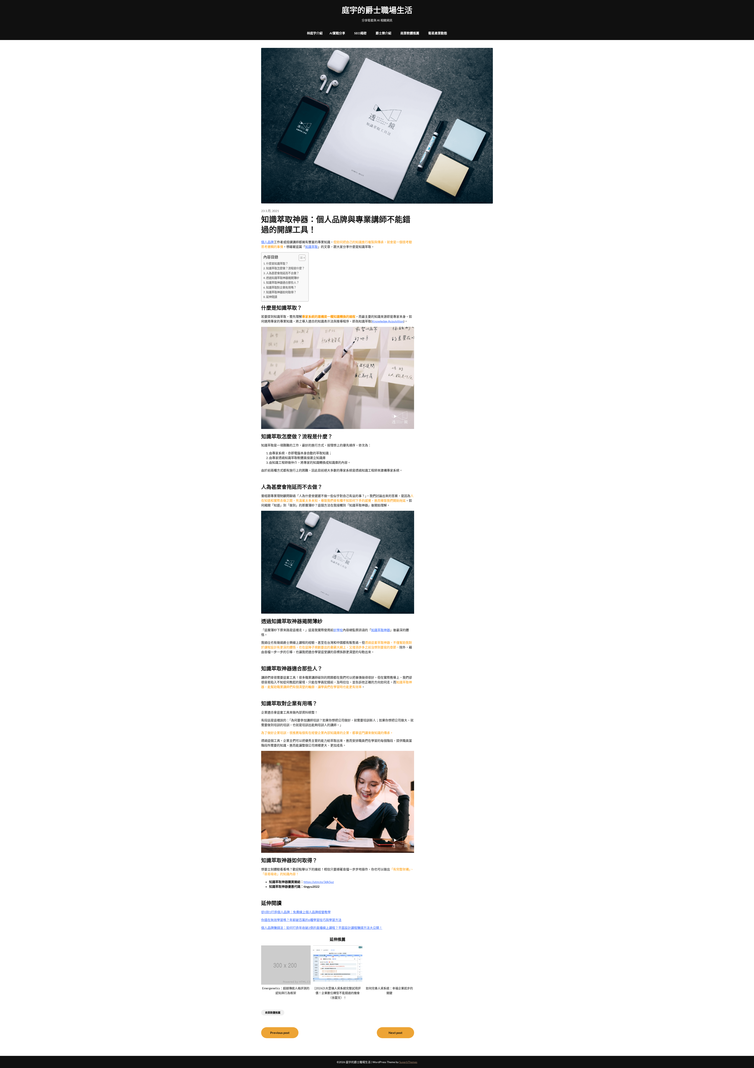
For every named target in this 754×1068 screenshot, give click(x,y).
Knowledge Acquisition (388, 321)
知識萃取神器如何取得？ (281, 292)
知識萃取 (311, 247)
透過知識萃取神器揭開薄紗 (282, 278)
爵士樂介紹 (383, 33)
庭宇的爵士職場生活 (377, 10)
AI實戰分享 (337, 33)
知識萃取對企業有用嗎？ (281, 287)
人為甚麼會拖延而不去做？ (282, 273)
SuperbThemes (408, 1062)
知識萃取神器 (380, 630)
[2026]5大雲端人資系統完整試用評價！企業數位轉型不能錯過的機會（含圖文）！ (338, 992)
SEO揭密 (360, 33)
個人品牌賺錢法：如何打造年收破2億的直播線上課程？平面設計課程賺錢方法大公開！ (321, 928)
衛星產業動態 (437, 33)
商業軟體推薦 (409, 33)
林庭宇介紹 (315, 33)
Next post (395, 1032)
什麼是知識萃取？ (277, 263)
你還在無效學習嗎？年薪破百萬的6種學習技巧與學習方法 (301, 920)
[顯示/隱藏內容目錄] (300, 257)
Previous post (279, 1032)
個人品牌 (267, 242)
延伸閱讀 (271, 297)
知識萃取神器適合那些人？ (282, 282)
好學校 (338, 630)
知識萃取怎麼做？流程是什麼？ (285, 268)
